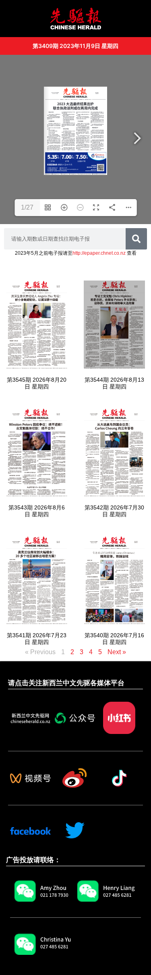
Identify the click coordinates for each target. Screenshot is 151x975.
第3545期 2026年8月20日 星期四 (36, 383)
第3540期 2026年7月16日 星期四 (114, 638)
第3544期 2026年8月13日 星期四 (114, 383)
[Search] (136, 238)
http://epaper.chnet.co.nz (99, 253)
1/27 (27, 207)
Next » (117, 652)
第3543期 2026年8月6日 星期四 (36, 511)
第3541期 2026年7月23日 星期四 (36, 638)
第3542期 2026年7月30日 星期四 (114, 511)
